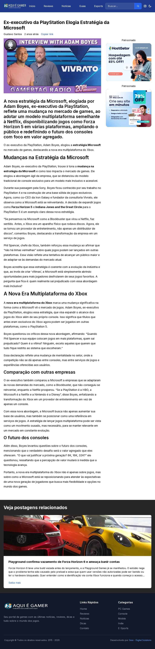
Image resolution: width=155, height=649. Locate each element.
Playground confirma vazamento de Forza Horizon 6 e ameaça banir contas (64, 562)
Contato (84, 628)
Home (83, 608)
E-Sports (123, 628)
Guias (82, 6)
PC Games (124, 608)
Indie (121, 623)
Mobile (122, 618)
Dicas (83, 623)
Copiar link (47, 34)
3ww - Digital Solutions (140, 640)
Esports (98, 6)
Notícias (66, 6)
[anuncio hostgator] (128, 62)
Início (32, 6)
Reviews (48, 6)
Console (122, 613)
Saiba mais (14, 582)
